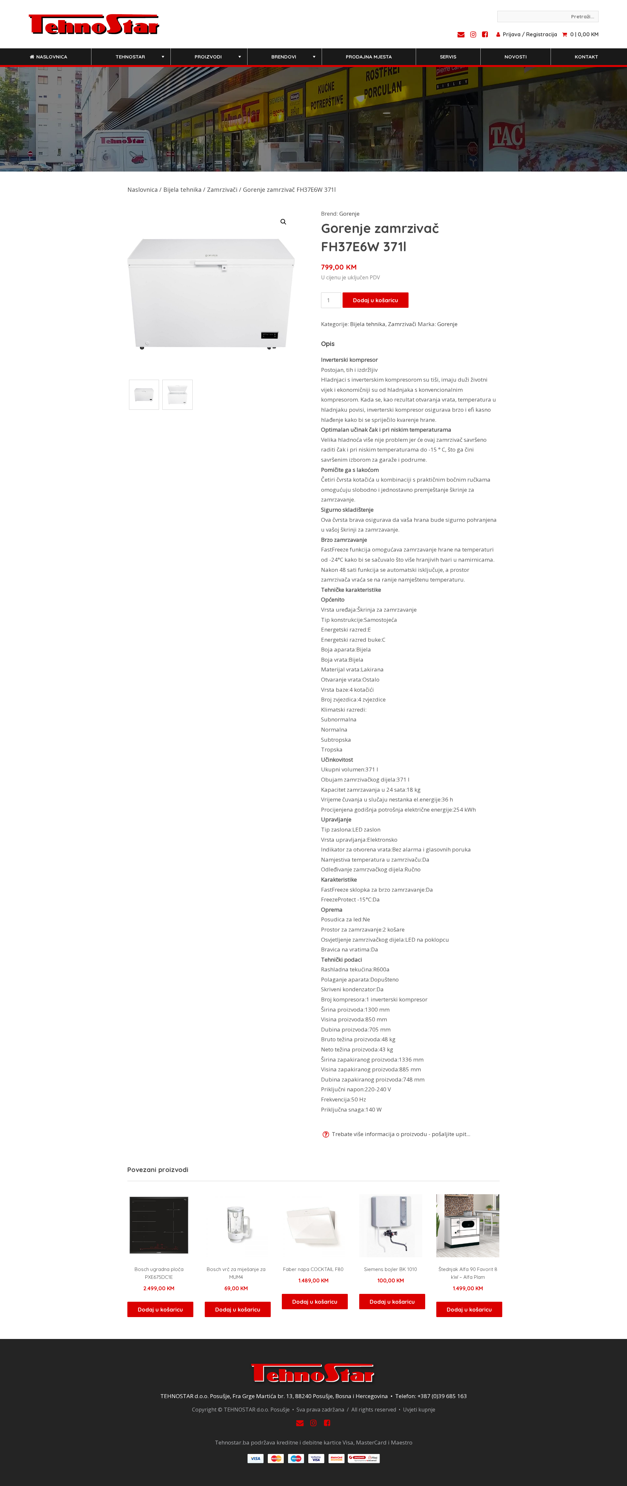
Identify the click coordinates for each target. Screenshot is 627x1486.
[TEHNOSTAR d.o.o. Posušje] (94, 23)
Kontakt (586, 57)
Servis (448, 57)
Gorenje (349, 213)
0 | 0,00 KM (584, 34)
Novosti (516, 57)
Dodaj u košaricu (375, 300)
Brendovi (294, 59)
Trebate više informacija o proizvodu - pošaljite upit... (400, 1134)
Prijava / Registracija (530, 34)
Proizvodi (218, 59)
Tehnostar (141, 59)
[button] (283, 222)
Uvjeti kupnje (419, 1409)
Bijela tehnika (182, 189)
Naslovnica (51, 57)
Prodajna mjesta (369, 57)
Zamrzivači (222, 189)
